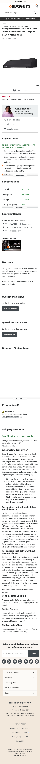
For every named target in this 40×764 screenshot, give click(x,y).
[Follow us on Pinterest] (26, 661)
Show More (20, 175)
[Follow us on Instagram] (20, 661)
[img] (20, 63)
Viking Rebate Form (13, 231)
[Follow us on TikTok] (31, 661)
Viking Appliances (9, 38)
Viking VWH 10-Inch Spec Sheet (18, 224)
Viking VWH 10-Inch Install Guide (18, 227)
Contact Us (20, 741)
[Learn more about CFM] (8, 189)
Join (33, 653)
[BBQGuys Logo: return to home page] (20, 6)
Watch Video (22, 90)
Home (4, 23)
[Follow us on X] (9, 661)
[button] (20, 672)
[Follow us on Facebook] (4, 661)
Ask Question (9, 334)
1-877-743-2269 (20, 1)
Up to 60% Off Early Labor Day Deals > (20, 19)
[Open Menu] (3, 6)
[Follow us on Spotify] (37, 661)
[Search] (34, 13)
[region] (20, 65)
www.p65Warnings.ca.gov (12, 417)
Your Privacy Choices (19, 732)
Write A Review (10, 309)
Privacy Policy (20, 724)
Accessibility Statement (20, 728)
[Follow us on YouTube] (15, 661)
